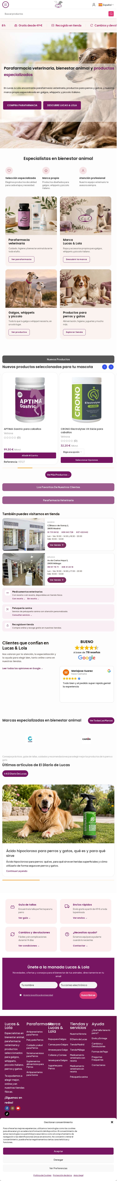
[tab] (58, 359)
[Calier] (30, 739)
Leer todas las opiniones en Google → (22, 668)
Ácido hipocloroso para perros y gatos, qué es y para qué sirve (55, 853)
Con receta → (18, 598)
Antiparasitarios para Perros (34, 1033)
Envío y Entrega (99, 1038)
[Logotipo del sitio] (58, 4)
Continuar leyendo (16, 871)
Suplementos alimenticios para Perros (35, 1064)
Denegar (58, 1159)
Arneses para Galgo (58, 1049)
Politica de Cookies (42, 1175)
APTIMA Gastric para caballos (22, 429)
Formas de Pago (100, 1051)
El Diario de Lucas (78, 1039)
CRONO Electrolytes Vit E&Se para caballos (82, 430)
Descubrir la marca (76, 259)
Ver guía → (24, 917)
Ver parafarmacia (21, 259)
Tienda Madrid (77, 1044)
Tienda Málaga (77, 1049)
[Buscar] (111, 13)
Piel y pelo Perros (34, 1039)
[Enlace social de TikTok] (7, 1113)
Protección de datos (62, 1175)
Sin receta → (33, 598)
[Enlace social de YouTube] (18, 1108)
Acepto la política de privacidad (38, 995)
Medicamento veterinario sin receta (77, 1069)
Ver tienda (55, 545)
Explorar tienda (74, 332)
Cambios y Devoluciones (98, 1045)
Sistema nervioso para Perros (35, 1054)
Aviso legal (78, 1175)
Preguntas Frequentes (97, 1058)
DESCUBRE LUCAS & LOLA (62, 105)
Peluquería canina (79, 1076)
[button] (112, 1122)
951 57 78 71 (53, 567)
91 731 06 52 (53, 532)
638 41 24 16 (67, 567)
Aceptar (58, 1151)
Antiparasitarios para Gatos (34, 1073)
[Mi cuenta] (94, 5)
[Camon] (87, 739)
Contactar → (80, 945)
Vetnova (8, 433)
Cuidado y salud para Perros (34, 1046)
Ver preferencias (58, 1168)
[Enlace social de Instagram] (12, 1108)
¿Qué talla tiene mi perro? (101, 1031)
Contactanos (98, 1065)
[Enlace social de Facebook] (7, 1108)
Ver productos (19, 332)
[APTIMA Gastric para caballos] (30, 400)
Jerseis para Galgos (58, 1060)
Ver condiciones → (29, 945)
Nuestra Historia (78, 1033)
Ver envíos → (80, 917)
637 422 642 (82, 532)
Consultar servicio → (22, 615)
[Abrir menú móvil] (5, 5)
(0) (18, 437)
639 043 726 (67, 532)
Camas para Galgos (58, 1044)
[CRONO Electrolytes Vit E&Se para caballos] (87, 400)
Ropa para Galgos (57, 1039)
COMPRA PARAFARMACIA (22, 105)
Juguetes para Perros (55, 1067)
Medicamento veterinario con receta (77, 1058)
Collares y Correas (57, 1055)
